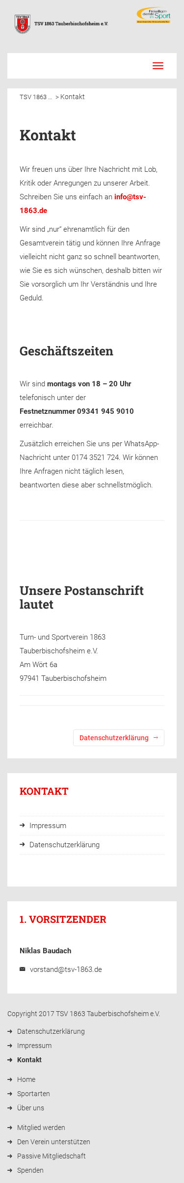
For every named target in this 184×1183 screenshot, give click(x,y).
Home (26, 1079)
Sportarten (33, 1094)
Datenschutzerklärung (51, 1031)
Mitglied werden (41, 1127)
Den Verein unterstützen (53, 1142)
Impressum (34, 1045)
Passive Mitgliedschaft (51, 1156)
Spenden (30, 1170)
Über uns (30, 1108)
